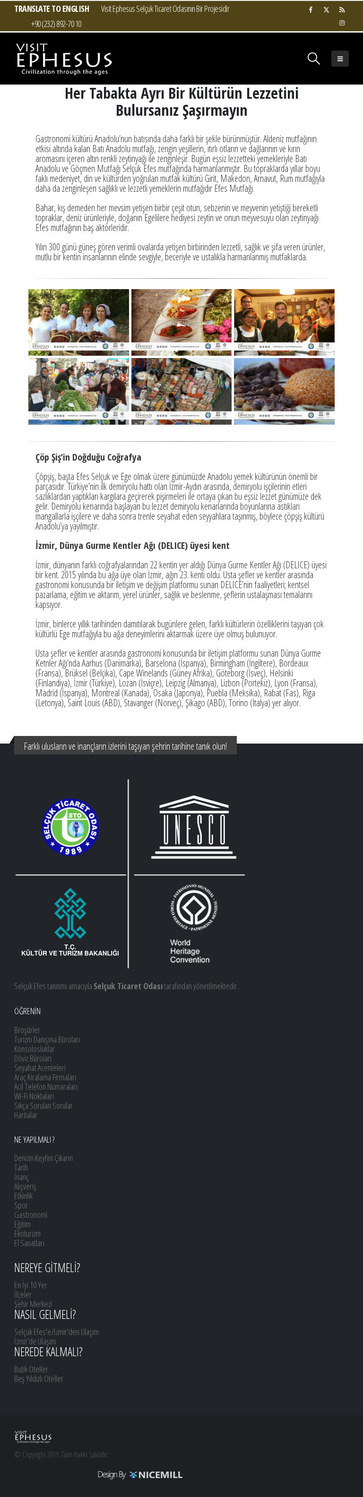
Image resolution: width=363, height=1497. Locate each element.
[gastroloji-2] (78, 322)
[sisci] (284, 391)
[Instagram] (341, 22)
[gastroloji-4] (181, 322)
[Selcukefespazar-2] (181, 391)
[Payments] (99, 1474)
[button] (314, 58)
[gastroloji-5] (284, 322)
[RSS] (341, 9)
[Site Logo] (63, 58)
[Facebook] (310, 9)
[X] (326, 9)
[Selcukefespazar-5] (78, 391)
